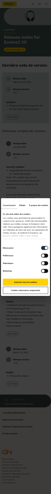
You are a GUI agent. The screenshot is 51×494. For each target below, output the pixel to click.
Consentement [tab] (9, 205)
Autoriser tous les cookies (25, 282)
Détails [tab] (22, 205)
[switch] (44, 256)
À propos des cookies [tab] (38, 205)
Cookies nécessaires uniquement (25, 290)
